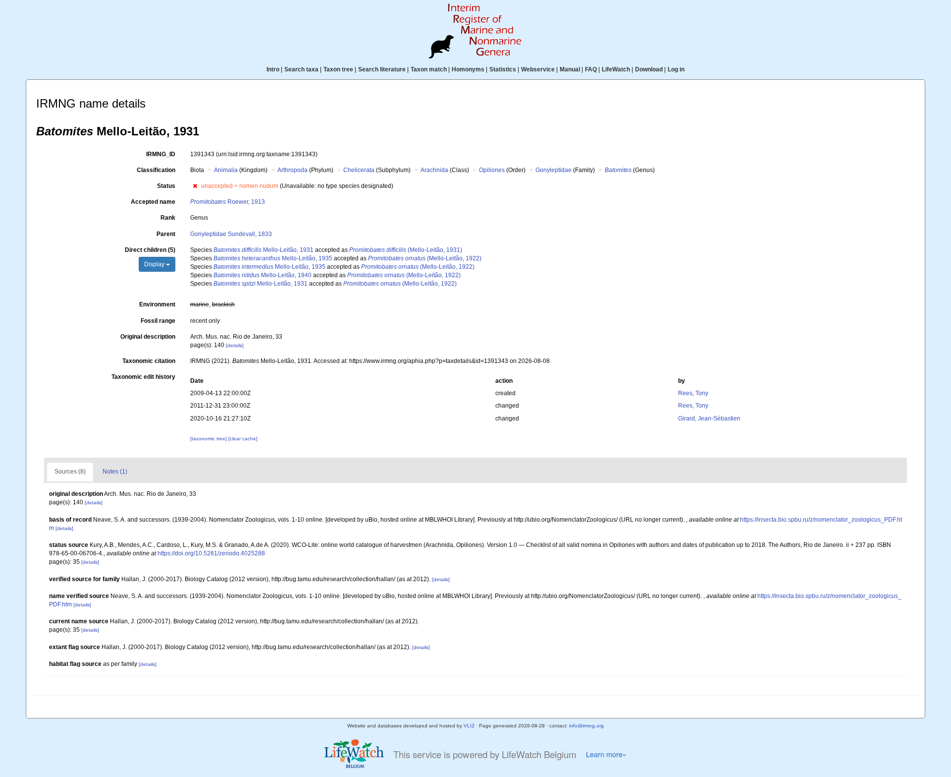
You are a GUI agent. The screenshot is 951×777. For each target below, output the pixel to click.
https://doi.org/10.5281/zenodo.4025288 (211, 553)
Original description (147, 336)
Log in (676, 69)
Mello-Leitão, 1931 (263, 249)
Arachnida (434, 170)
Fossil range (158, 320)
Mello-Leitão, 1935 (272, 258)
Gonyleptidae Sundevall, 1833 (231, 234)
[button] (195, 186)
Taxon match (429, 69)
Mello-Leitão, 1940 (262, 275)
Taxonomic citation (148, 361)
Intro (272, 69)
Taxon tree (338, 69)
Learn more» (606, 754)
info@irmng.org (586, 725)
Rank (167, 217)
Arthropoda (292, 170)
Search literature (382, 69)
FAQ (591, 69)
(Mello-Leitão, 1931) (405, 249)
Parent (166, 234)
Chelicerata (358, 170)
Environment (157, 304)
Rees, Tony (693, 393)
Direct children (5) (150, 249)
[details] (235, 345)
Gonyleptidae (553, 170)
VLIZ (469, 725)
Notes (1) (115, 471)
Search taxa (301, 69)
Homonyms (468, 69)
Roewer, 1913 (227, 201)
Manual (570, 69)
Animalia (226, 170)
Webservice (538, 69)
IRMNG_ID (160, 154)
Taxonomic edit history (143, 376)
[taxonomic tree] (209, 438)
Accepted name (153, 201)
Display (155, 264)
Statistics (502, 69)
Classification (156, 170)
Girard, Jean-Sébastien (709, 418)
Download (649, 69)
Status (166, 185)
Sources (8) (70, 471)
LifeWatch (616, 69)
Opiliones (492, 170)
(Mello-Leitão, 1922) (424, 258)
